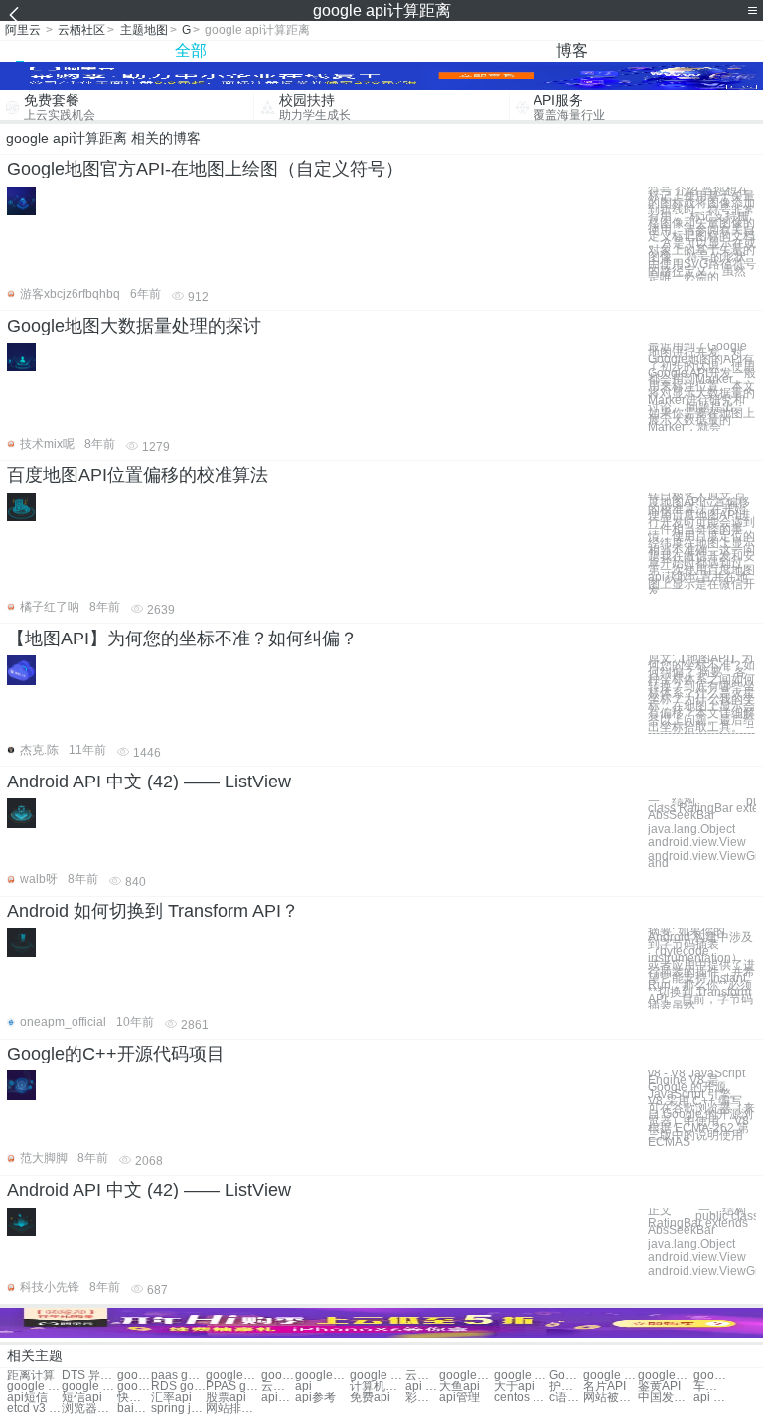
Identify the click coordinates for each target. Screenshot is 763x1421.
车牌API (710, 1386)
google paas (134, 1375)
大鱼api (459, 1386)
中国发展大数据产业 (665, 1397)
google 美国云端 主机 (521, 1375)
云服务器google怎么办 (278, 1386)
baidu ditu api (134, 1408)
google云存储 (322, 1375)
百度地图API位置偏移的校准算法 (137, 475)
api (303, 1386)
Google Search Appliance (566, 1375)
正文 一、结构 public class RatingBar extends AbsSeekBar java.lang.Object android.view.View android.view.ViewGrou (702, 1241)
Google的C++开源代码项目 (116, 1054)
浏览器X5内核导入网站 (89, 1408)
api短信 (27, 1397)
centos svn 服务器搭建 (521, 1397)
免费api (370, 1397)
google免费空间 (466, 1375)
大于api (514, 1386)
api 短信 (422, 1386)
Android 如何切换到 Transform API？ (153, 911)
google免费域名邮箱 (665, 1375)
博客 (572, 50)
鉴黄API (659, 1386)
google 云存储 (377, 1375)
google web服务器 (89, 1386)
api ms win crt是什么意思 (710, 1397)
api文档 (278, 1397)
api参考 (315, 1397)
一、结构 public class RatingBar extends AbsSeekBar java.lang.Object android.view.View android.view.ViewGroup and (702, 832)
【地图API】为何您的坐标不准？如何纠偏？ (182, 638)
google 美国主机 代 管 (34, 1386)
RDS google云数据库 (178, 1386)
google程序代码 (233, 1375)
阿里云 (23, 30)
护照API (566, 1386)
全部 (191, 50)
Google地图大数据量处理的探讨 (134, 326)
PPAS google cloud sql (233, 1386)
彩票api (422, 1397)
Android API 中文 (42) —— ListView (149, 781)
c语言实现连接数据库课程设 (566, 1397)
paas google (178, 1375)
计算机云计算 (377, 1386)
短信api (82, 1397)
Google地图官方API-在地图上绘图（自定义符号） (205, 169)
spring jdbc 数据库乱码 (178, 1408)
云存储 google (422, 1375)
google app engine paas (134, 1386)
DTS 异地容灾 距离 (89, 1375)
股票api (226, 1397)
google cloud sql (610, 1375)
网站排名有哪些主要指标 (233, 1408)
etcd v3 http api (34, 1408)
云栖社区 (81, 30)
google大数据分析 (710, 1375)
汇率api (171, 1397)
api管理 (459, 1397)
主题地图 (144, 30)
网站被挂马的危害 (610, 1397)
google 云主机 (278, 1375)
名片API (604, 1386)
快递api (134, 1397)
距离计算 (31, 1375)
